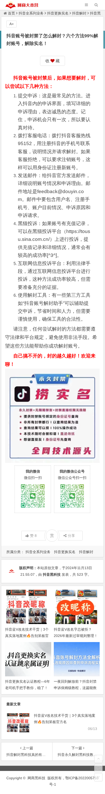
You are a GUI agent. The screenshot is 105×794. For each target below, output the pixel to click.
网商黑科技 (36, 778)
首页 (11, 13)
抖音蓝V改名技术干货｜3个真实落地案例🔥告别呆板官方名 (27, 635)
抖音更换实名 (58, 13)
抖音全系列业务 (31, 13)
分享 (71, 536)
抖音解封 (79, 13)
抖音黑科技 (52, 574)
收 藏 (52, 61)
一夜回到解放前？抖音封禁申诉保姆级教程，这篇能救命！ (75, 687)
